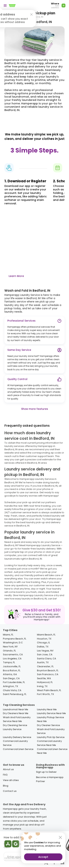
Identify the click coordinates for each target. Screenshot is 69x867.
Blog (5, 785)
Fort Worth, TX (45, 694)
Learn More (16, 276)
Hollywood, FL (45, 682)
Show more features (34, 409)
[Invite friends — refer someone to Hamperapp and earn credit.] (34, 614)
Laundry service (12, 729)
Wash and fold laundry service (51, 731)
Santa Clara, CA (46, 658)
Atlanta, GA (10, 674)
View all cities (11, 780)
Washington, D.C (13, 642)
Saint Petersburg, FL (14, 694)
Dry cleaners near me (15, 713)
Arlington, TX (10, 686)
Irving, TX (42, 686)
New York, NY (10, 646)
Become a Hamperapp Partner (49, 779)
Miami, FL (8, 634)
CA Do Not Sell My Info (15, 858)
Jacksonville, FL (12, 666)
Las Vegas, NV (45, 650)
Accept (43, 857)
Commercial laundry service (15, 743)
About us (8, 769)
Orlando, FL (9, 650)
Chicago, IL (43, 642)
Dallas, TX (42, 646)
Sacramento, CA (13, 654)
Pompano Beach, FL (14, 638)
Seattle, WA (44, 678)
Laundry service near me (51, 713)
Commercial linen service (18, 749)
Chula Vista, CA (12, 690)
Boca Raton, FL (11, 670)
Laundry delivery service (17, 737)
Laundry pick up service (51, 737)
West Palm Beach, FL (49, 690)
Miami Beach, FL (46, 634)
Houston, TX (44, 638)
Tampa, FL (9, 662)
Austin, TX (43, 662)
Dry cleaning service (15, 725)
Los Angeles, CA (12, 658)
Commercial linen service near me (52, 751)
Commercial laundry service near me (49, 743)
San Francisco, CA (47, 674)
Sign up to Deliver (46, 771)
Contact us (10, 791)
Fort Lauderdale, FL (14, 682)
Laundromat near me (15, 709)
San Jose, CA (44, 654)
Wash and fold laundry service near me (17, 719)
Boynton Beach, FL (47, 670)
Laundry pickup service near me (50, 719)
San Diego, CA (11, 678)
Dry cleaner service (48, 725)
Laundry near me (47, 709)
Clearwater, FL (45, 666)
